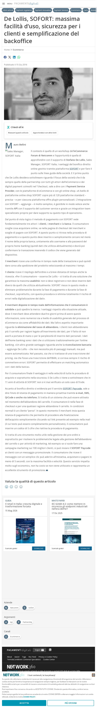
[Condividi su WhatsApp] (19, 57)
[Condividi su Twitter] (10, 57)
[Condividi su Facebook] (5, 57)
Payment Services (55, 10)
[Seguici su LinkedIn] (50, 650)
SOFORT (74, 168)
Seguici (38, 650)
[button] (7, 3)
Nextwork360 (12, 671)
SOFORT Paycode (72, 388)
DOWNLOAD (38, 548)
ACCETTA (24, 703)
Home (7, 49)
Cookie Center (49, 659)
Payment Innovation (37, 10)
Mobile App (89, 10)
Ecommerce (70, 10)
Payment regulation (18, 10)
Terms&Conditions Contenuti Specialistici (24, 659)
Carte (80, 10)
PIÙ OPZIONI (71, 703)
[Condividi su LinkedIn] (14, 57)
